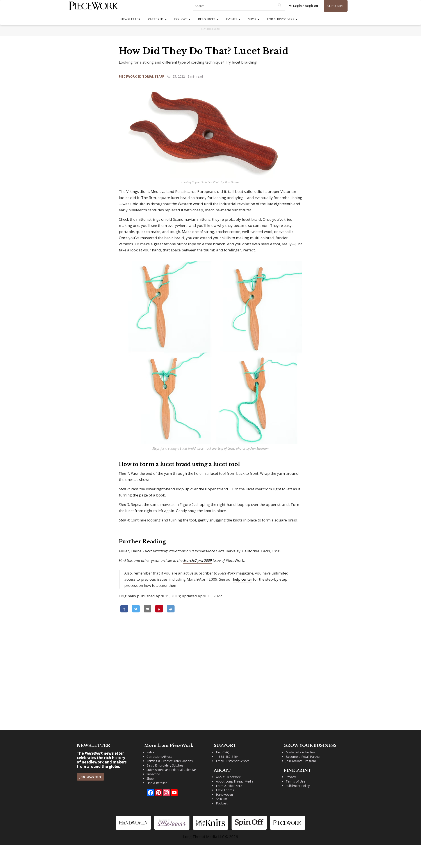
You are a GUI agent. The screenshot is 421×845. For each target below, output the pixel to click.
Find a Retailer (156, 783)
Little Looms (225, 790)
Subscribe (335, 6)
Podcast (222, 803)
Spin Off (221, 799)
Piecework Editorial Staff (141, 76)
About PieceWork (228, 777)
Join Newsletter (90, 777)
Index (150, 752)
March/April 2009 (197, 560)
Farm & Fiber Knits (229, 786)
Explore (181, 19)
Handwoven (224, 794)
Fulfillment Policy (298, 786)
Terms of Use (295, 781)
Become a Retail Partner (303, 756)
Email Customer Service (233, 761)
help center (242, 579)
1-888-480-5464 (227, 756)
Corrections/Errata (159, 756)
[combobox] (239, 6)
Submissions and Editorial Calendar (171, 770)
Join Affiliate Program (301, 761)
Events (232, 19)
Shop (252, 19)
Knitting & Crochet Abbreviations (169, 761)
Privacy (291, 777)
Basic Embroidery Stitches (164, 765)
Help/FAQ (223, 752)
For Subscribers (281, 19)
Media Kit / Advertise (300, 752)
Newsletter (130, 19)
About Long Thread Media (234, 781)
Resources (207, 19)
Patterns (156, 19)
